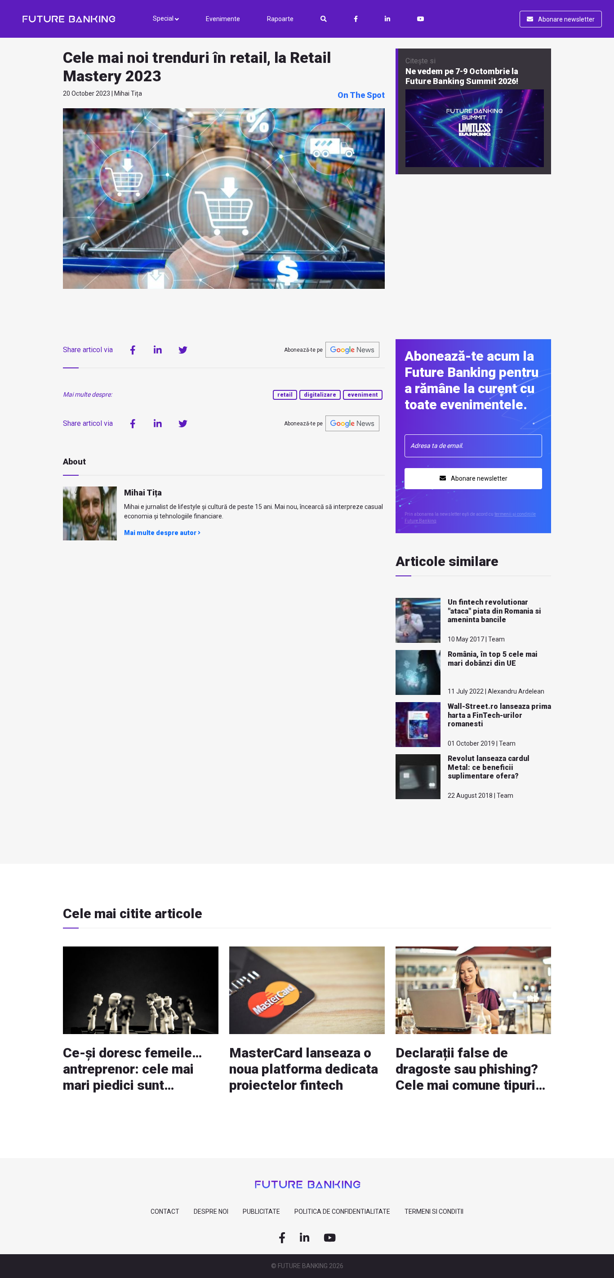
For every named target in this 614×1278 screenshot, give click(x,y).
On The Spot (361, 95)
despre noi (211, 1211)
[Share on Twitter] (183, 350)
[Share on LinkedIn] (158, 350)
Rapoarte (280, 18)
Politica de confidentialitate (342, 1211)
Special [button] (164, 18)
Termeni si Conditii (434, 1211)
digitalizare (320, 395)
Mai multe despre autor (161, 532)
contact (165, 1211)
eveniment (362, 395)
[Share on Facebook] (133, 350)
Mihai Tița (143, 492)
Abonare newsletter (566, 19)
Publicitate (261, 1211)
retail (285, 395)
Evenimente (223, 18)
